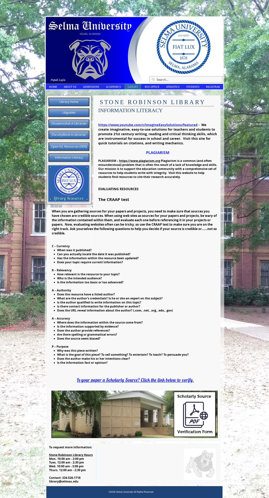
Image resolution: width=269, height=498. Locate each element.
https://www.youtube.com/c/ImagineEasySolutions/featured (147, 125)
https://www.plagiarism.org (139, 161)
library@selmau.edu (64, 481)
